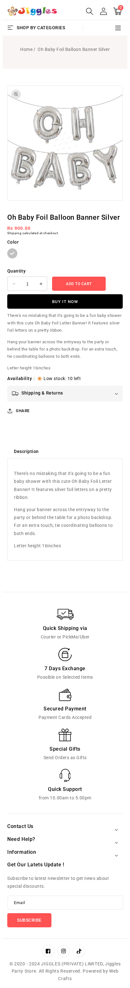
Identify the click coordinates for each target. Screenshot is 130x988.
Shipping (14, 233)
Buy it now (65, 301)
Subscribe (29, 920)
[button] (89, 11)
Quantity (16, 270)
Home (26, 49)
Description (26, 451)
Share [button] (23, 410)
